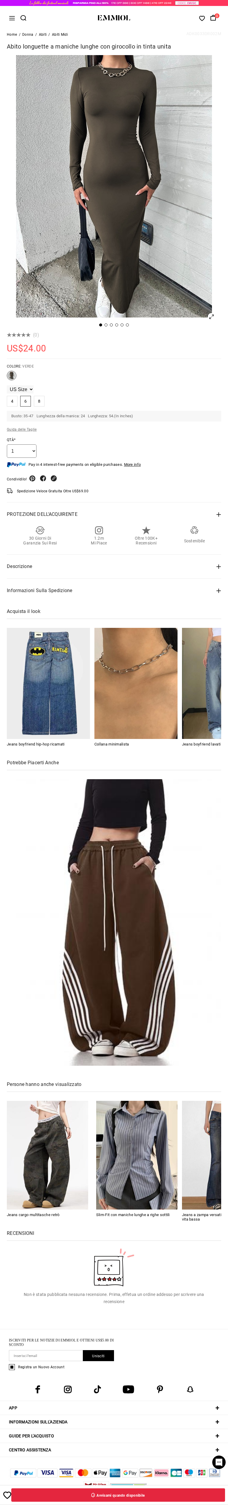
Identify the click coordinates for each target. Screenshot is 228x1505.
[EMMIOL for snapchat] (190, 1389)
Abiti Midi (60, 34)
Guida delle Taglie (22, 429)
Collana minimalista (111, 744)
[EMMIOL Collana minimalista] (136, 683)
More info (132, 464)
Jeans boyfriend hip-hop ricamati (36, 744)
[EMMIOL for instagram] (68, 1389)
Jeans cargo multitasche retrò (33, 1215)
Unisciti (98, 1356)
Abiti (43, 34)
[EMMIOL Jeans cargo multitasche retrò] (47, 1155)
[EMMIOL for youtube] (128, 1389)
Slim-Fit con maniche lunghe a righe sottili (133, 1215)
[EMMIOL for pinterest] (160, 1389)
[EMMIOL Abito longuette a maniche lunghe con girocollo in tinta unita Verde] (11, 378)
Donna (28, 34)
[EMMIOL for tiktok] (97, 1389)
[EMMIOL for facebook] (38, 1389)
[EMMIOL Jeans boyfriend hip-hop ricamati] (48, 683)
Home (12, 34)
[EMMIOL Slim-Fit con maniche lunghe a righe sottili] (137, 1155)
